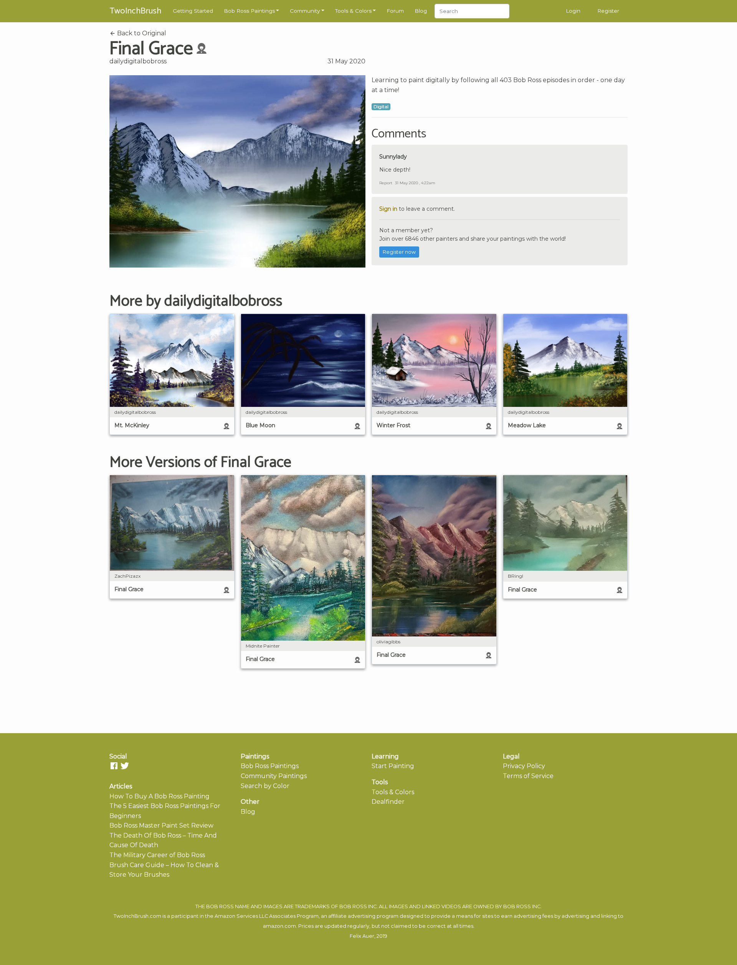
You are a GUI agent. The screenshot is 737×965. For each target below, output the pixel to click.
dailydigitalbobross (138, 61)
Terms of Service (528, 776)
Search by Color (265, 786)
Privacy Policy (524, 766)
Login (573, 11)
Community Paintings (274, 776)
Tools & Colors (353, 11)
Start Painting (393, 766)
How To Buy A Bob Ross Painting (159, 796)
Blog (421, 11)
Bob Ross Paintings (249, 11)
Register (608, 11)
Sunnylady (393, 156)
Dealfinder (388, 801)
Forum (395, 11)
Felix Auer (362, 936)
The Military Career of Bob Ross (157, 855)
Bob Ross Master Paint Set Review (161, 825)
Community (305, 11)
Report (385, 182)
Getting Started (193, 11)
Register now (399, 252)
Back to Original (141, 33)
